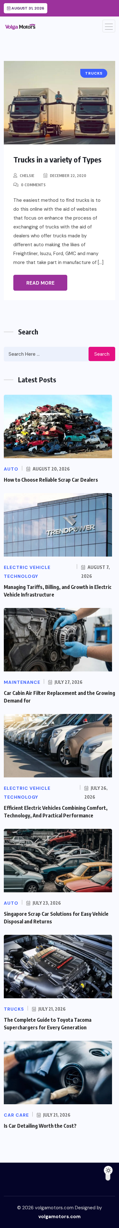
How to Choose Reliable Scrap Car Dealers (51, 480)
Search (101, 354)
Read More (40, 283)
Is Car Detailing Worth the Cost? (40, 1126)
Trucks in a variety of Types (57, 159)
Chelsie (27, 175)
